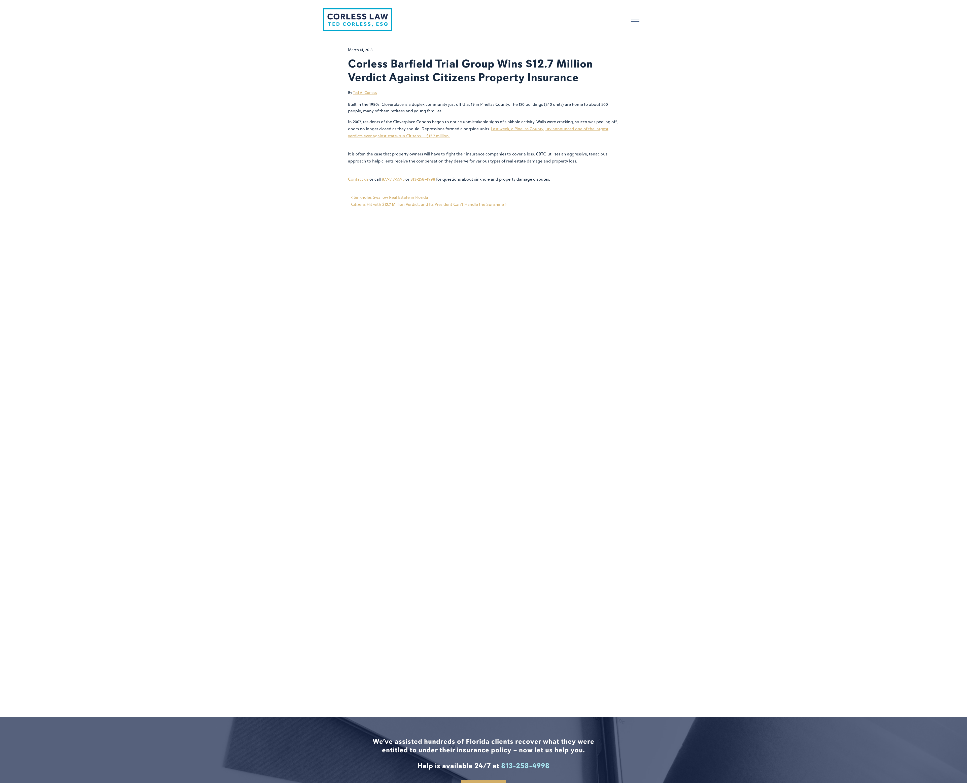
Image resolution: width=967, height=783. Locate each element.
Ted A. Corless (365, 92)
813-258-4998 (422, 179)
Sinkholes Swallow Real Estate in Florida (390, 197)
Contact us (358, 179)
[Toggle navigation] (635, 19)
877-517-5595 (393, 179)
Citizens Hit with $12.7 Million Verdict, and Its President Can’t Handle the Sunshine (428, 204)
